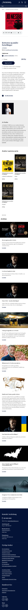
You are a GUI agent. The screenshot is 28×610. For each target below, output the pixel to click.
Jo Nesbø (4, 48)
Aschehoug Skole (6, 570)
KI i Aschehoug (5, 564)
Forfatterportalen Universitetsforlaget (11, 556)
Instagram (6, 599)
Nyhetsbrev (4, 588)
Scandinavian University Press (9, 579)
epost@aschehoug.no (13, 521)
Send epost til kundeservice (8, 590)
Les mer (4, 142)
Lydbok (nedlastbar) (11, 55)
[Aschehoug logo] (6, 2)
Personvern (4, 562)
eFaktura (4, 592)
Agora (3, 577)
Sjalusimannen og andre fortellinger (7, 174)
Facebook (3, 599)
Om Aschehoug (5, 549)
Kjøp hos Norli (8, 63)
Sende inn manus (6, 552)
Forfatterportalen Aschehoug (9, 554)
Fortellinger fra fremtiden (11, 50)
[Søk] (26, 6)
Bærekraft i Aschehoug (7, 560)
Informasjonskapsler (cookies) (9, 566)
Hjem (3, 9)
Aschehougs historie (7, 551)
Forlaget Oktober (6, 575)
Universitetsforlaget (7, 571)
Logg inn (19, 2)
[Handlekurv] (22, 2)
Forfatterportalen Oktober (8, 558)
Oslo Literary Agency (7, 573)
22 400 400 (7, 518)
